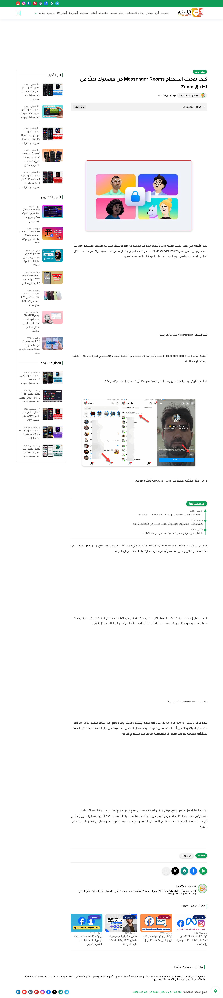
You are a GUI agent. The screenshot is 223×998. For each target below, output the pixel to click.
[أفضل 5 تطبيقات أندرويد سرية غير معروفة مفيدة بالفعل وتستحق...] (52, 155)
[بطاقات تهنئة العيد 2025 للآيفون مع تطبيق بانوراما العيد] (52, 277)
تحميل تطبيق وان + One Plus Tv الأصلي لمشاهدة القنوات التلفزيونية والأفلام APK (29, 398)
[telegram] (57, 3)
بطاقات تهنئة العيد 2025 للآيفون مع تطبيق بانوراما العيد (30, 279)
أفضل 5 (73, 13)
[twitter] (54, 992)
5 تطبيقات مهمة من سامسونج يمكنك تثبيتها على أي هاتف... (29, 347)
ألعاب (94, 13)
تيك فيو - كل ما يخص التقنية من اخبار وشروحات (157, 992)
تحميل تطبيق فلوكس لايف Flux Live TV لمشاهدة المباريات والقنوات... (30, 137)
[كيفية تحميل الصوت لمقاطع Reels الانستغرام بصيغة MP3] (52, 233)
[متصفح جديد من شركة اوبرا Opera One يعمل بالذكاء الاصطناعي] (52, 211)
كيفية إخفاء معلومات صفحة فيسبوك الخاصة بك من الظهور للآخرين (88, 940)
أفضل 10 (62, 13)
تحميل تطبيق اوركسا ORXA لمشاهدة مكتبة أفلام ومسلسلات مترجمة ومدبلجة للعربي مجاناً (29, 434)
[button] (193, 871)
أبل (157, 13)
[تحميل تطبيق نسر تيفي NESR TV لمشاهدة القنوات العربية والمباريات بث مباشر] (52, 450)
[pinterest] (35, 3)
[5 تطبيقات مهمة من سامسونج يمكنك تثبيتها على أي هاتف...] (52, 343)
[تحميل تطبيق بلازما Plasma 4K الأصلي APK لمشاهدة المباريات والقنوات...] (52, 177)
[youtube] (24, 992)
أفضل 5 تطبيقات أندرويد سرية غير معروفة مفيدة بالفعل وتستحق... (31, 159)
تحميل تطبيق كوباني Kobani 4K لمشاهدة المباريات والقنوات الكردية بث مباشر (30, 379)
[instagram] (24, 3)
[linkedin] (29, 3)
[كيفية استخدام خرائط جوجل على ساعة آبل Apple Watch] (52, 255)
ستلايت (84, 13)
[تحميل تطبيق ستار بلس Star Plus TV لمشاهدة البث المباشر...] (52, 89)
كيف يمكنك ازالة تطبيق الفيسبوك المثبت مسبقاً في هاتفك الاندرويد (168, 524)
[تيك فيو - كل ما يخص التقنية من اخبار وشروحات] (190, 13)
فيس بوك (200, 72)
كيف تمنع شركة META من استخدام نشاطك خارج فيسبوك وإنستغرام (191, 940)
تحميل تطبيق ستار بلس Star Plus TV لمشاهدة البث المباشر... (30, 93)
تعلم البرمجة (117, 13)
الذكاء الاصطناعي (135, 13)
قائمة (42, 13)
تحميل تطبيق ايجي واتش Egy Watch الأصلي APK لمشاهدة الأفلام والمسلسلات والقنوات (31, 416)
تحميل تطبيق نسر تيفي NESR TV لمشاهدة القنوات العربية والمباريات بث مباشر (29, 453)
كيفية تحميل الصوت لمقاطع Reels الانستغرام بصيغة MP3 (30, 237)
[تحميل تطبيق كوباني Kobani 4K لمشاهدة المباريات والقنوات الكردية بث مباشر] (52, 377)
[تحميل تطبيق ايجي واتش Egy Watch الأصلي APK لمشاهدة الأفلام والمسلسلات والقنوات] (52, 414)
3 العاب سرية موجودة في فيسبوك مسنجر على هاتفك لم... (173, 533)
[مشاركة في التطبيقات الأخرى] (166, 871)
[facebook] (46, 3)
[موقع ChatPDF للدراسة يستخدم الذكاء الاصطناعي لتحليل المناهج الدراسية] (52, 317)
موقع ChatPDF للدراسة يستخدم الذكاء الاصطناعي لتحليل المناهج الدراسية (31, 323)
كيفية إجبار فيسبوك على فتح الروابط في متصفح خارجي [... (157, 938)
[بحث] (18, 13)
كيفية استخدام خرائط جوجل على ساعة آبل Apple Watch (31, 259)
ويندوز (149, 13)
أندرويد (164, 13)
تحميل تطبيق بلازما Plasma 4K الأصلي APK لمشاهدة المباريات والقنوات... (30, 181)
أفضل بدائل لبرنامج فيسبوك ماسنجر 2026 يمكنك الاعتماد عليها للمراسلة (122, 940)
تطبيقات (103, 13)
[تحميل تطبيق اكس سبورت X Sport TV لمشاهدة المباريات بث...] (52, 111)
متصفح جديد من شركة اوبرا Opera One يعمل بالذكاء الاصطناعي (31, 215)
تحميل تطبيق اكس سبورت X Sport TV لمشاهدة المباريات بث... (30, 115)
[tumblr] (40, 3)
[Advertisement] (111, 46)
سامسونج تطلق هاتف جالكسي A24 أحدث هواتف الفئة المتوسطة (30, 299)
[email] (18, 3)
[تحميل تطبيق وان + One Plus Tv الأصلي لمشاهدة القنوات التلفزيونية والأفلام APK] (52, 395)
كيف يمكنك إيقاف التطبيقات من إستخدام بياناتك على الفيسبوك (171, 514)
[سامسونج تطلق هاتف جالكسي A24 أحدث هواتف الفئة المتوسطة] (52, 295)
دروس (51, 13)
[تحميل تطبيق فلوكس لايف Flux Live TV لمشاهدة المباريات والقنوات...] (52, 133)
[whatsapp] (52, 3)
